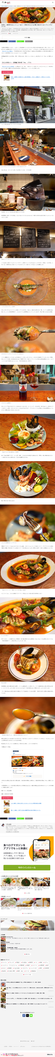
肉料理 (31, 962)
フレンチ (11, 962)
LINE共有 (20, 41)
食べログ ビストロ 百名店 (8, 66)
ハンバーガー (33, 968)
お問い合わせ (22, 1046)
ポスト (3, 41)
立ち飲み (24, 962)
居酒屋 (10, 968)
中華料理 (22, 965)
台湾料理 (41, 965)
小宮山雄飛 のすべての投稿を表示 (12, 831)
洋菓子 (28, 965)
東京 (10, 33)
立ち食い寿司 (11, 971)
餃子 (47, 965)
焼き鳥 (4, 971)
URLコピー (29, 41)
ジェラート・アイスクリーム (9, 965)
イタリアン (25, 968)
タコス (4, 968)
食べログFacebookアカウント (23, 1015)
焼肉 (41, 962)
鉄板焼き (33, 971)
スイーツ (34, 965)
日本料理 (46, 968)
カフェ (46, 962)
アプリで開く (22, 776)
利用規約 (10, 1046)
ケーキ (27, 971)
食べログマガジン (6, 2)
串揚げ (18, 962)
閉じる (1, 1055)
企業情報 (5, 1046)
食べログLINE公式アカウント (31, 1015)
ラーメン (4, 962)
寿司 (41, 968)
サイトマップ (16, 1046)
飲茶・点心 (20, 971)
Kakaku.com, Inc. (36, 1046)
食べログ (33, 1041)
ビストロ (16, 33)
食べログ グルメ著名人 (7, 51)
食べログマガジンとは (24, 1041)
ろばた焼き (17, 968)
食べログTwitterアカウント (27, 1015)
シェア (11, 41)
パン (36, 962)
